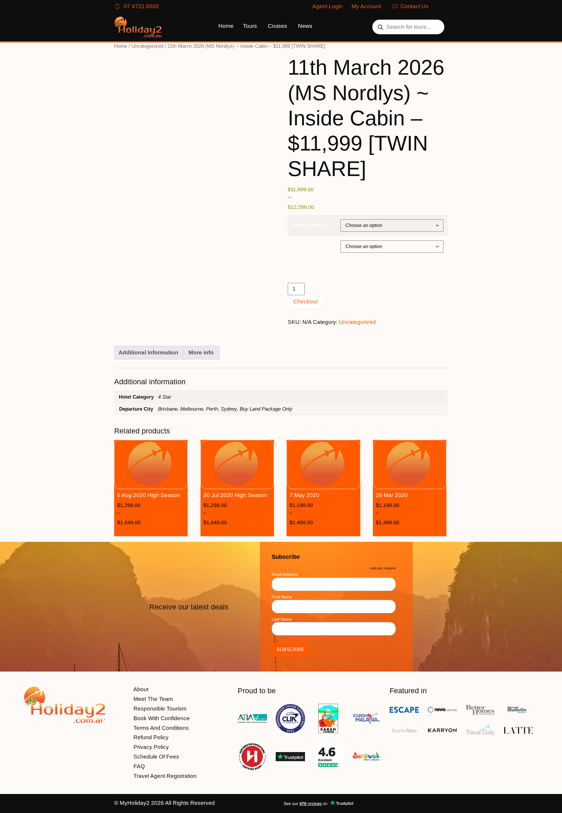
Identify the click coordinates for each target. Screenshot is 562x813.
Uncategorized (147, 46)
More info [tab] (201, 352)
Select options (159, 531)
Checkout (305, 301)
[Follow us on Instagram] (442, 803)
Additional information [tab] (148, 352)
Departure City (309, 245)
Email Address (286, 574)
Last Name (282, 619)
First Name (282, 597)
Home (120, 46)
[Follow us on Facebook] (427, 803)
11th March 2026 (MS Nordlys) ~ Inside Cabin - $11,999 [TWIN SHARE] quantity (359, 278)
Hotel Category (309, 224)
